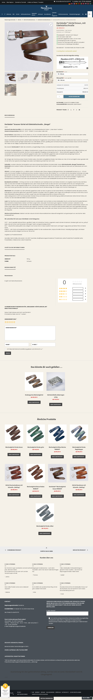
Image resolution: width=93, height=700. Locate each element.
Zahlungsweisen (50, 692)
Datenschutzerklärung (20, 349)
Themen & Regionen (54, 14)
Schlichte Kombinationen (44, 19)
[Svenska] (90, 3)
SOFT (6, 222)
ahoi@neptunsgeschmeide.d (16, 626)
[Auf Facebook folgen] (5, 14)
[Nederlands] (86, 3)
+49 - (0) (11, 624)
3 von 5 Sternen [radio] (10, 322)
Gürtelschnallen (56, 136)
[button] (50, 24)
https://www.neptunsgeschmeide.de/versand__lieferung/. (21, 662)
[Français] (74, 3)
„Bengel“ (74, 164)
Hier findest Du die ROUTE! (12, 612)
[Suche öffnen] (82, 14)
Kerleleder (70, 104)
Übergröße (60, 78)
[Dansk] (83, 3)
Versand (69, 30)
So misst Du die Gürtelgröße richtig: (68, 55)
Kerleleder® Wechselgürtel (17, 136)
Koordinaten (47, 14)
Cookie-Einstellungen (75, 692)
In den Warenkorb (74, 96)
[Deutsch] (69, 3)
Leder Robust (77, 104)
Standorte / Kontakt (20, 2)
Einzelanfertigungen (74, 14)
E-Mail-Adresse (51, 610)
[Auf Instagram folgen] (2, 14)
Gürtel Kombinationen (29, 19)
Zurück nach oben (46, 551)
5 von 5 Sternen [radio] (14, 322)
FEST (6, 226)
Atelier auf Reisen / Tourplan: (35, 2)
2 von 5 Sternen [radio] (8, 322)
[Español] (76, 3)
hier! (12, 215)
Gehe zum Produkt (34, 402)
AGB (33, 692)
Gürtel (17, 14)
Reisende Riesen (34, 14)
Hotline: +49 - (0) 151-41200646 (82, 1)
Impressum (58, 692)
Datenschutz (65, 692)
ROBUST (7, 229)
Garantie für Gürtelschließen (40, 694)
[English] (72, 3)
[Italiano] (81, 3)
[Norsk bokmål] (88, 3)
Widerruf (37, 692)
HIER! (26, 650)
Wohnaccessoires (63, 14)
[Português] (79, 3)
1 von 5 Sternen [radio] (6, 322)
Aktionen (9, 14)
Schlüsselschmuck (25, 14)
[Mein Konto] (86, 14)
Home (3, 2)
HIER (83, 47)
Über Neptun (10, 2)
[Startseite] (46, 8)
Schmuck (40, 14)
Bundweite (60, 72)
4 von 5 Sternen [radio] (12, 322)
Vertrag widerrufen (46, 698)
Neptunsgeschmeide (10, 19)
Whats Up (13, 623)
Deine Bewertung (11, 319)
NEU (14, 14)
